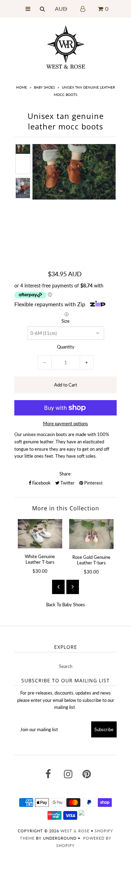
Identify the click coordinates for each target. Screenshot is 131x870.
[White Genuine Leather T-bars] (40, 534)
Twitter (67, 483)
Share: (65, 474)
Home (21, 87)
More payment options (65, 423)
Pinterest (93, 483)
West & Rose (74, 830)
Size (65, 321)
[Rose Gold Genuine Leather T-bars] (91, 534)
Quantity (65, 347)
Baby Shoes (44, 87)
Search (65, 666)
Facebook (41, 483)
